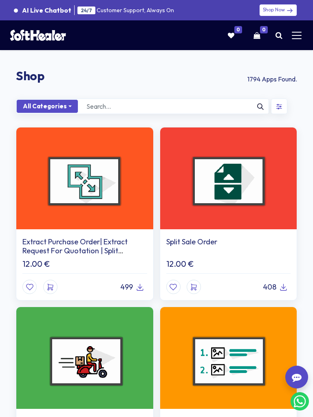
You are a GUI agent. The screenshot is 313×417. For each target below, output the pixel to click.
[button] (50, 287)
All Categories (45, 106)
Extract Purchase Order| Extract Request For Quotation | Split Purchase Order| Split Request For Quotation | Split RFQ (77, 255)
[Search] (260, 106)
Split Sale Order (191, 241)
